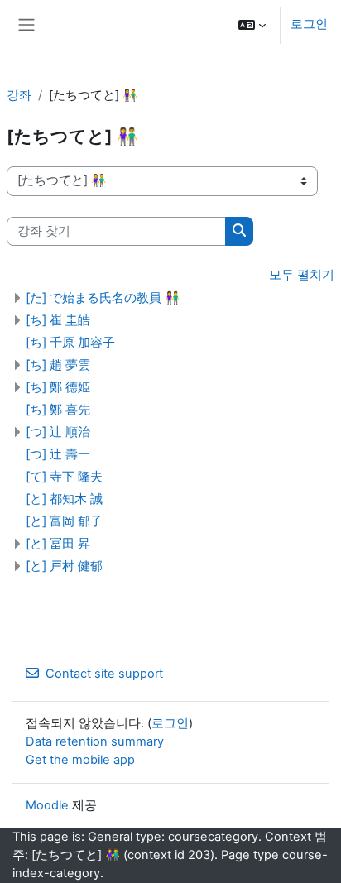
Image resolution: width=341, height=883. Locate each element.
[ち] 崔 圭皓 (58, 320)
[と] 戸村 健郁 (64, 565)
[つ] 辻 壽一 (58, 454)
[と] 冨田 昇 (58, 543)
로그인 (309, 24)
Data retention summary (95, 741)
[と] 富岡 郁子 (64, 521)
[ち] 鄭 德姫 (58, 387)
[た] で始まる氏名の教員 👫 (103, 297)
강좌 (19, 95)
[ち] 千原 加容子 (70, 342)
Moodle (47, 805)
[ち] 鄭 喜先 (58, 409)
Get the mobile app (80, 759)
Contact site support (104, 673)
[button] (252, 25)
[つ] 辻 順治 (58, 431)
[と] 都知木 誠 (64, 498)
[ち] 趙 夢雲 (58, 364)
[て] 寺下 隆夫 (64, 476)
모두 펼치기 (301, 274)
